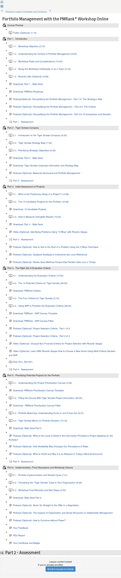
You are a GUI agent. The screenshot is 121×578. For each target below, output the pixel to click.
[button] (2, 2)
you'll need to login (73, 564)
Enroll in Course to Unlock (60, 569)
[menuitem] (2, 7)
